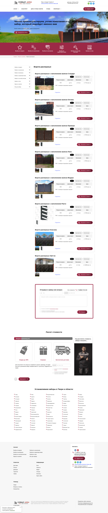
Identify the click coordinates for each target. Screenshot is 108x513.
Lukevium (88, 501)
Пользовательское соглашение (85, 504)
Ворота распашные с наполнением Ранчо (50, 204)
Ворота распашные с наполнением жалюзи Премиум (55, 126)
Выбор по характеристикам (61, 51)
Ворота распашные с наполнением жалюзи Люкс (53, 152)
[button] (14, 49)
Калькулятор (16, 488)
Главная (15, 56)
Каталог (16, 447)
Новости (38, 467)
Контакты (38, 473)
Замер (15, 473)
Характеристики (78, 76)
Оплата (15, 467)
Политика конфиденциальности (85, 503)
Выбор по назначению (33, 50)
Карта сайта (39, 475)
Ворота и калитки (21, 56)
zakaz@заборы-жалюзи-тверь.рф (49, 3)
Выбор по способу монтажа (75, 51)
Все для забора (18, 86)
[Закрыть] (20, 507)
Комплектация (86, 76)
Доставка (16, 465)
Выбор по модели (19, 50)
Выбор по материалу (47, 50)
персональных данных (54, 308)
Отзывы (38, 471)
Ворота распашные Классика (46, 230)
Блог (37, 465)
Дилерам (16, 469)
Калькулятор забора (23, 32)
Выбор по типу (89, 50)
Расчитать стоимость (86, 92)
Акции (15, 484)
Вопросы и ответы (18, 486)
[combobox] (66, 293)
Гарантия (16, 471)
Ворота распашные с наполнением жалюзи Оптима (54, 100)
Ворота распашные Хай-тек (45, 256)
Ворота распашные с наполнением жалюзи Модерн (54, 178)
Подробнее (12, 510)
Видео (37, 469)
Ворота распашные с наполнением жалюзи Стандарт (55, 74)
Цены (72, 76)
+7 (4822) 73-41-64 (91, 1)
